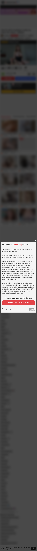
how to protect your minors (9, 309)
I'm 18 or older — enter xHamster (18, 303)
